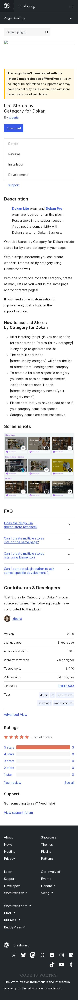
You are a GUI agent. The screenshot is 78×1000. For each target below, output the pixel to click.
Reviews (14, 154)
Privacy (9, 858)
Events (46, 879)
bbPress (12, 920)
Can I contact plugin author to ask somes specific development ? (29, 570)
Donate (48, 886)
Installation (16, 164)
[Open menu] (71, 6)
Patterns (47, 858)
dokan (44, 695)
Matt (9, 913)
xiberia (14, 117)
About (8, 837)
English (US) (66, 685)
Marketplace (64, 695)
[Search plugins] (46, 32)
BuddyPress (15, 927)
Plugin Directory (14, 18)
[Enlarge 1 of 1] (69, 438)
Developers (12, 886)
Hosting (9, 851)
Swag (47, 893)
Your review (12, 783)
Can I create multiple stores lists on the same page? (24, 540)
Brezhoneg (21, 945)
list (52, 695)
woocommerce (63, 703)
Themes (47, 844)
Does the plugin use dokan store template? (20, 525)
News (8, 844)
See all (69, 783)
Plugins (46, 851)
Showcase (48, 837)
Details (13, 144)
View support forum (18, 813)
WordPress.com (17, 906)
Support (14, 185)
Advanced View (15, 715)
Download (14, 128)
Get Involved (50, 872)
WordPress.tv (16, 893)
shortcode (45, 703)
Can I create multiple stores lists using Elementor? (24, 555)
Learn (8, 872)
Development (18, 175)
